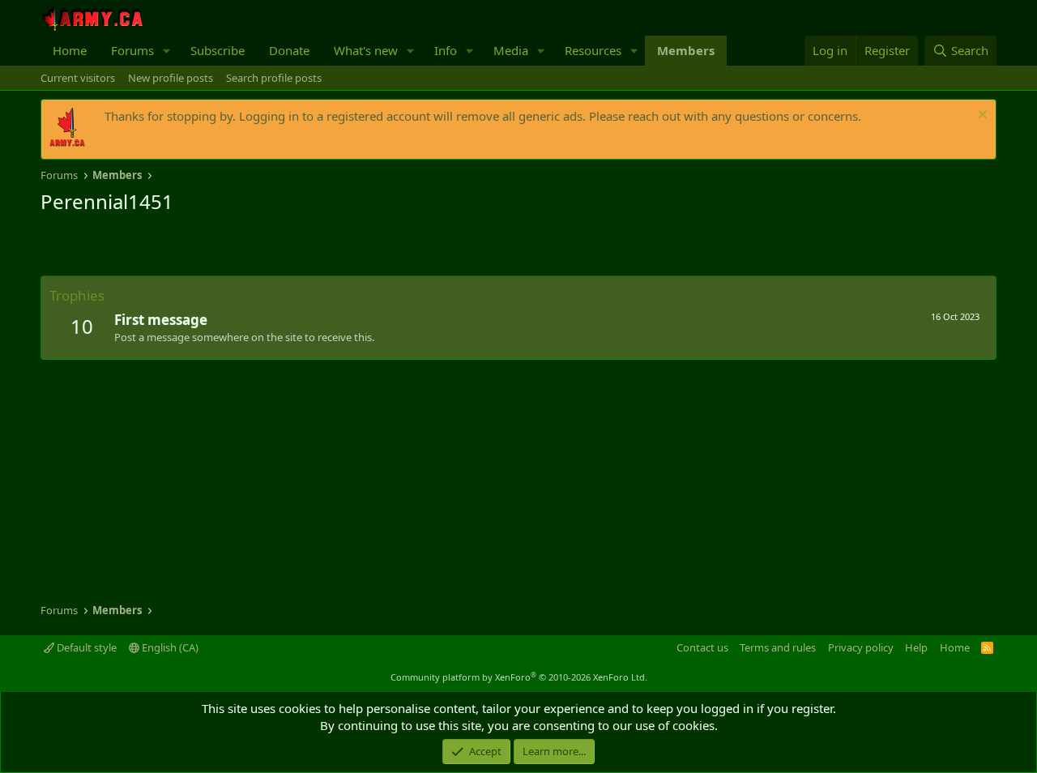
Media (510, 50)
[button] (167, 51)
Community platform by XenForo (518, 677)
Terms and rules (778, 647)
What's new (366, 50)
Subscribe (217, 50)
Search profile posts (274, 77)
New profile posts (170, 77)
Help (916, 647)
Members (686, 50)
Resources (593, 50)
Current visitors (78, 77)
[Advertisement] (230, 247)
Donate (289, 50)
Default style (85, 647)
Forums (132, 50)
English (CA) (168, 647)
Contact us (702, 647)
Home (70, 50)
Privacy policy (861, 647)
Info (445, 50)
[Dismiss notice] (981, 116)
